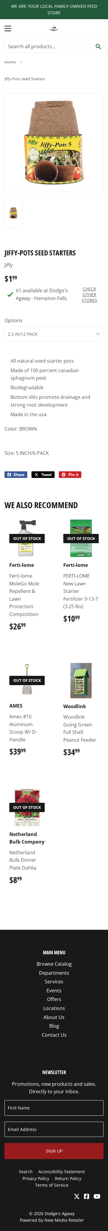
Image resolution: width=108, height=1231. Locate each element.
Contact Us (54, 1035)
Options (13, 320)
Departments (54, 973)
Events (54, 990)
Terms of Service (51, 1185)
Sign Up (54, 1151)
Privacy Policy (35, 1178)
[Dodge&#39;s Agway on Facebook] (86, 1197)
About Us (54, 1017)
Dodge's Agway (60, 1213)
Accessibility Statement (61, 1171)
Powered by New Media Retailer (52, 1220)
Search (26, 1171)
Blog (54, 1026)
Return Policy (68, 1178)
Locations (54, 1008)
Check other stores (89, 294)
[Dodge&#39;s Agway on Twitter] (77, 1197)
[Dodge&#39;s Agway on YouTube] (97, 1197)
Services (54, 981)
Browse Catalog (54, 964)
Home (10, 62)
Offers (54, 999)
